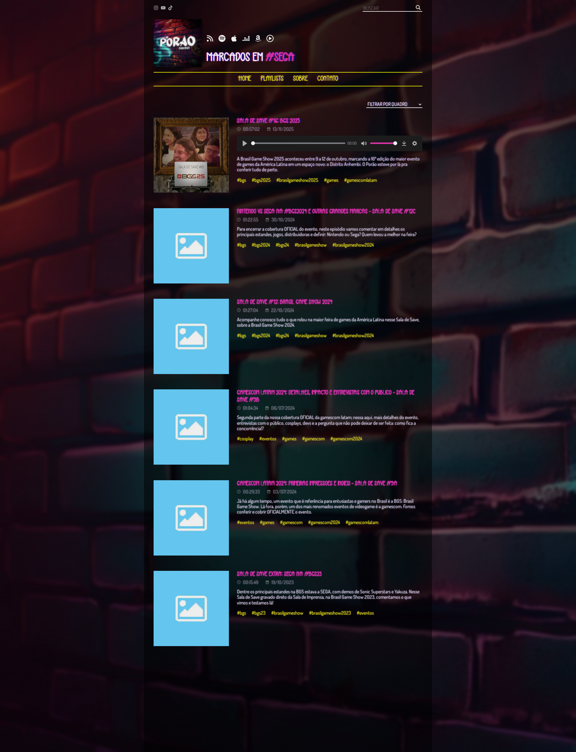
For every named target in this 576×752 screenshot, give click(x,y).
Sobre (300, 79)
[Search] (418, 8)
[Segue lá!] (156, 8)
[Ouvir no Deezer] (246, 39)
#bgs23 (259, 613)
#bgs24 (282, 244)
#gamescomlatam (360, 180)
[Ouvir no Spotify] (222, 39)
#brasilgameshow (311, 244)
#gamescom (313, 438)
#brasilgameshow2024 (353, 244)
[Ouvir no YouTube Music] (270, 39)
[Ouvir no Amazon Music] (258, 39)
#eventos (267, 438)
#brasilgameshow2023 (330, 613)
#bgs (241, 180)
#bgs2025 (261, 180)
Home (244, 79)
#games (331, 180)
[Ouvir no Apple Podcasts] (234, 39)
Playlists (272, 79)
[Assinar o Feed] (210, 39)
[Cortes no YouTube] (163, 8)
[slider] (298, 143)
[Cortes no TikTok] (170, 8)
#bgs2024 (261, 244)
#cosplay (245, 438)
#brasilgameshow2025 (297, 180)
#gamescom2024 (346, 438)
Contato (327, 79)
